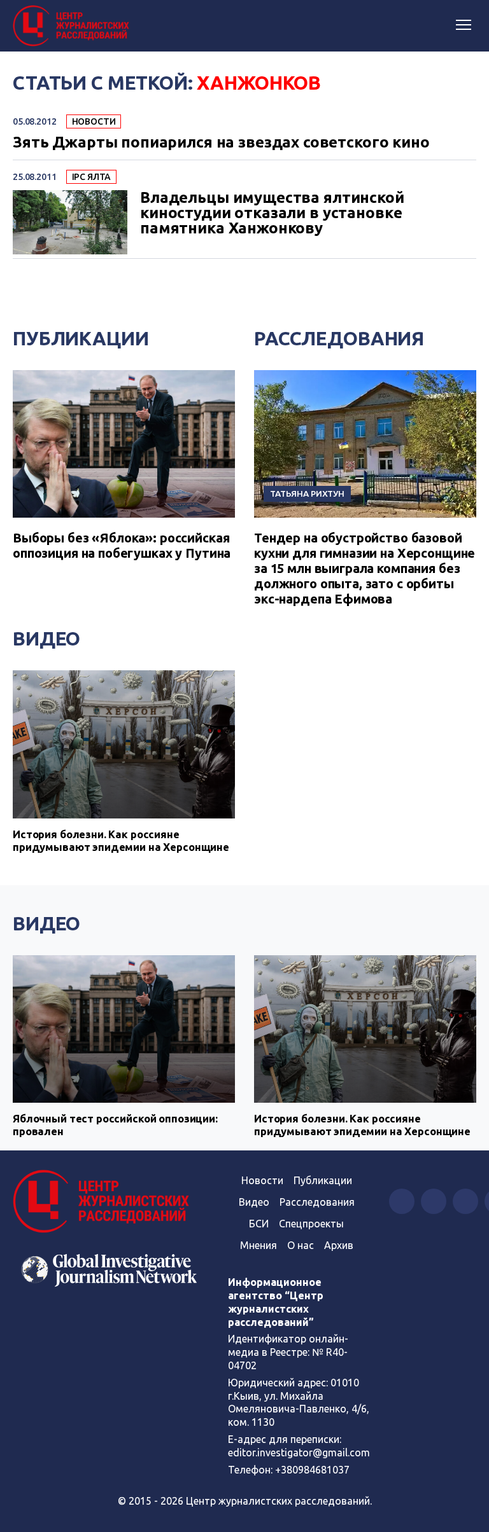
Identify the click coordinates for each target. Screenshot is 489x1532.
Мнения (258, 1245)
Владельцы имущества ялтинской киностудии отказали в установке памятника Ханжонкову (272, 213)
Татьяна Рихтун (307, 493)
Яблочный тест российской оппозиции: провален (115, 1124)
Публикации (81, 338)
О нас (300, 1245)
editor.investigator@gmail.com (299, 1452)
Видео (46, 638)
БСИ (259, 1223)
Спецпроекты (311, 1223)
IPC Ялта (91, 177)
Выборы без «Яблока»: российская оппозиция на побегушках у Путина (121, 545)
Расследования (339, 338)
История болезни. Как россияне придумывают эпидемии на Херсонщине (121, 840)
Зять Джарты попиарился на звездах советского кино (221, 142)
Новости (94, 121)
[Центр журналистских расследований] (73, 26)
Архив (338, 1245)
